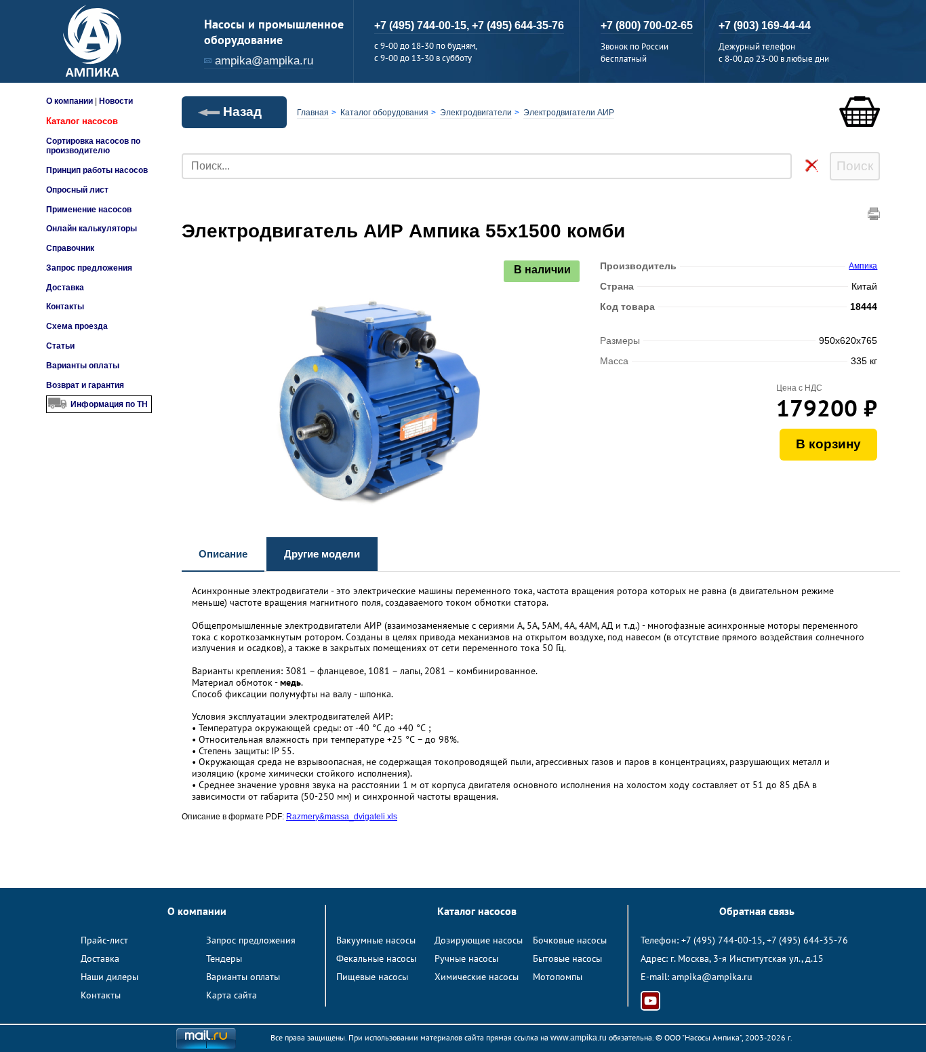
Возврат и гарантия (85, 385)
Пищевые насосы (372, 977)
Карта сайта (231, 995)
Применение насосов (89, 209)
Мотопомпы (557, 977)
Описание (223, 554)
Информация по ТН (109, 404)
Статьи (60, 346)
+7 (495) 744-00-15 (722, 940)
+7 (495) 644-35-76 (518, 25)
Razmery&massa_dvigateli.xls (341, 816)
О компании (69, 101)
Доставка (65, 287)
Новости (116, 101)
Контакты (65, 306)
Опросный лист (77, 190)
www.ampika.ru (578, 1038)
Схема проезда (77, 326)
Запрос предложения (89, 268)
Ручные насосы (466, 958)
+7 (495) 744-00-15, (423, 25)
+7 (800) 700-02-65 (647, 25)
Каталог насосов (82, 121)
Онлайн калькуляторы (91, 228)
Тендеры (224, 958)
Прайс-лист (104, 940)
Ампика (863, 266)
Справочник (70, 248)
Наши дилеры (109, 977)
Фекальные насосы (376, 958)
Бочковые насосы (570, 940)
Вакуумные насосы (376, 940)
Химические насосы (477, 977)
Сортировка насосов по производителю (93, 145)
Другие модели (322, 554)
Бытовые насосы (567, 958)
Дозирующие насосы (479, 940)
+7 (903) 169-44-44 (765, 25)
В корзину (828, 444)
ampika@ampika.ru (264, 60)
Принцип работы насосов (97, 170)
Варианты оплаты (82, 365)
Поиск (855, 166)
